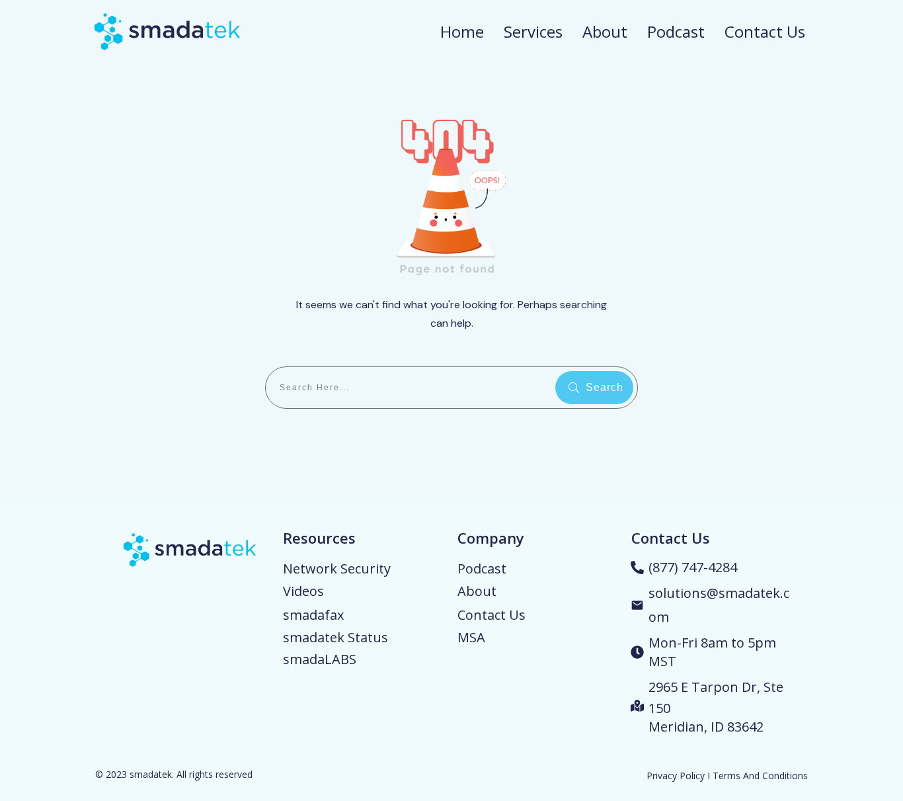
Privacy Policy (676, 775)
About (476, 591)
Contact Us (491, 615)
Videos (303, 591)
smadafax (313, 615)
